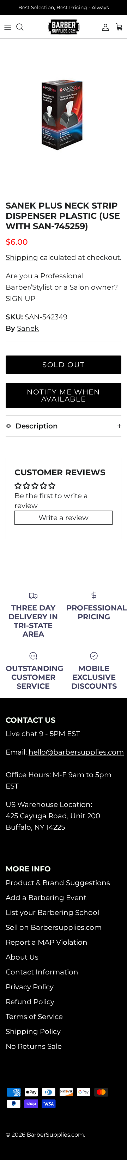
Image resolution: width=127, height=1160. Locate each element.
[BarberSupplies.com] (63, 26)
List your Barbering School (52, 912)
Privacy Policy (30, 987)
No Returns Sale (34, 1046)
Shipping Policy (33, 1031)
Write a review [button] (63, 517)
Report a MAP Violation (46, 942)
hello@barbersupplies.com (76, 752)
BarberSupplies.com (55, 1134)
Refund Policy (30, 1001)
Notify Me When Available (63, 395)
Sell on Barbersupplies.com (54, 927)
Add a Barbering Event (46, 897)
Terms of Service (34, 1016)
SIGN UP (20, 298)
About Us (22, 957)
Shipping (22, 257)
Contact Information (42, 972)
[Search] (23, 27)
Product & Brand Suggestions (58, 882)
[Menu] (8, 27)
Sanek (28, 328)
